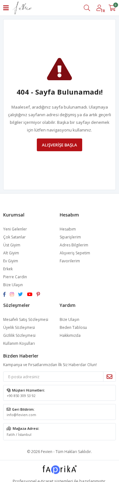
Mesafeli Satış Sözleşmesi (25, 319)
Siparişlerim (70, 237)
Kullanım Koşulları (19, 343)
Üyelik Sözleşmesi (19, 327)
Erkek (8, 269)
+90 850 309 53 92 (21, 395)
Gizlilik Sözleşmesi (19, 335)
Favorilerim (70, 261)
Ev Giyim (10, 261)
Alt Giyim (11, 253)
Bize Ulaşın (13, 284)
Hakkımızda (70, 335)
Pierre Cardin (15, 277)
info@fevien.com (21, 414)
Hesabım (68, 229)
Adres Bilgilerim (74, 245)
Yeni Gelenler (15, 229)
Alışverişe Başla (59, 145)
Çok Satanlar (14, 237)
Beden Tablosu (73, 327)
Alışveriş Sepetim (75, 253)
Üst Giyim (11, 245)
